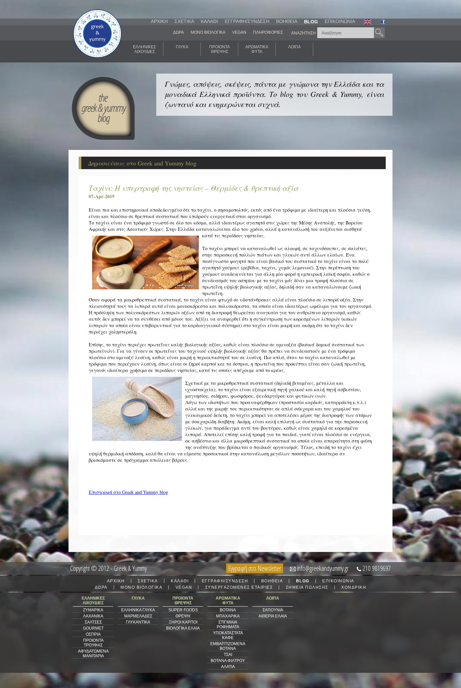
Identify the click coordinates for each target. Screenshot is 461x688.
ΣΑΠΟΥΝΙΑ (273, 610)
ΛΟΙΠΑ (294, 47)
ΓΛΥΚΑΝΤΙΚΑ (138, 622)
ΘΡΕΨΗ (182, 616)
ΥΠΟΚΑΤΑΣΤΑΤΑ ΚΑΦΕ (228, 635)
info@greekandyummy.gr (323, 568)
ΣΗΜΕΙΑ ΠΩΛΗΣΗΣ (307, 587)
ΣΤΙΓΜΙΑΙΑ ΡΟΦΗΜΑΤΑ (228, 624)
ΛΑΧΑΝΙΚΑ (93, 616)
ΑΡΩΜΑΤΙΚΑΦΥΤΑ (256, 49)
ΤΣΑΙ (228, 654)
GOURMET (93, 628)
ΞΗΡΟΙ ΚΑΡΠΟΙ (183, 622)
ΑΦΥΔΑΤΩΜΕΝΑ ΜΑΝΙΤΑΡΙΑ (93, 653)
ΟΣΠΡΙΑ (93, 634)
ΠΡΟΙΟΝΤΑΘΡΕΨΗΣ (219, 49)
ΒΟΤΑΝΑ (228, 610)
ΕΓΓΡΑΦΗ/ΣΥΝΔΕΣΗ (247, 21)
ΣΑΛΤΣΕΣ (93, 622)
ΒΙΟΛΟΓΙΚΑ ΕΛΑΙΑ (183, 628)
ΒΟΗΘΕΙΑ (286, 21)
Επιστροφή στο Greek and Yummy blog (128, 492)
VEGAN (239, 32)
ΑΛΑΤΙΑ (228, 666)
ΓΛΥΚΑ (182, 47)
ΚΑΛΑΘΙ (209, 21)
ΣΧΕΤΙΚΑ (184, 21)
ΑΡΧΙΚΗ (159, 21)
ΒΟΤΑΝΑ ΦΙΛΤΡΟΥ (228, 660)
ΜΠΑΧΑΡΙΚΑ (228, 616)
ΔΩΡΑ (178, 32)
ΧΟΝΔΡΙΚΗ (353, 587)
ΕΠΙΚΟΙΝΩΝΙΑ (340, 21)
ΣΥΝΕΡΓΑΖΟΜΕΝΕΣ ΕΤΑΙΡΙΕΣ (239, 587)
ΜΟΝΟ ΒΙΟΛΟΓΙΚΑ (208, 32)
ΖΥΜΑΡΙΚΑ (93, 610)
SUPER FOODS (183, 610)
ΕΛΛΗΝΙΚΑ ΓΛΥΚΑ (138, 610)
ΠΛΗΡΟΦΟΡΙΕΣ (268, 32)
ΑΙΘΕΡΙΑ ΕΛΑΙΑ (273, 616)
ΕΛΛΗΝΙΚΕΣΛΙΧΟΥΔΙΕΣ (144, 49)
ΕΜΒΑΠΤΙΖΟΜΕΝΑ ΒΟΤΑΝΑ (227, 646)
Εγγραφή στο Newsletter (254, 568)
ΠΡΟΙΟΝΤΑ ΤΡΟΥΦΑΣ (93, 642)
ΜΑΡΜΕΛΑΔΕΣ (138, 616)
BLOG (311, 21)
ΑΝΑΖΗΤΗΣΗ (303, 33)
